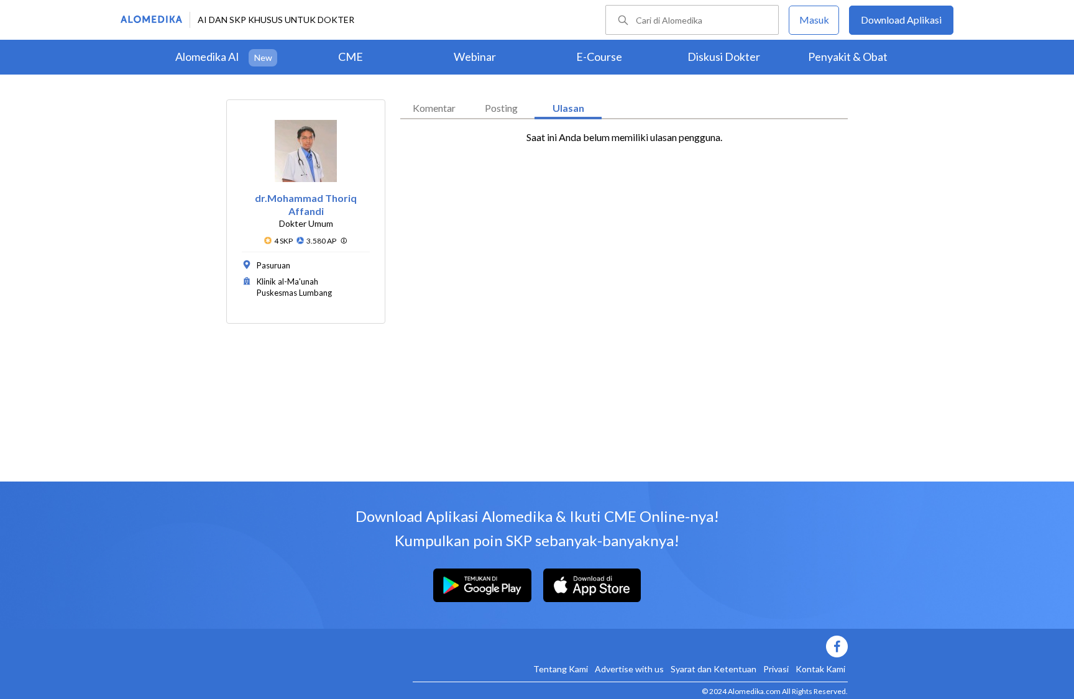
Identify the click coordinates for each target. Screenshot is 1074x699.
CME (350, 56)
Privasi (776, 669)
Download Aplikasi (901, 19)
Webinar (475, 56)
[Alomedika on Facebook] (630, 646)
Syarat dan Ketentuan (713, 669)
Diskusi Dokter (723, 56)
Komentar (434, 108)
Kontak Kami (820, 669)
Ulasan (568, 108)
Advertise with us (629, 669)
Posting (501, 108)
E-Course (599, 56)
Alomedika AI (207, 56)
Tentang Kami (560, 669)
